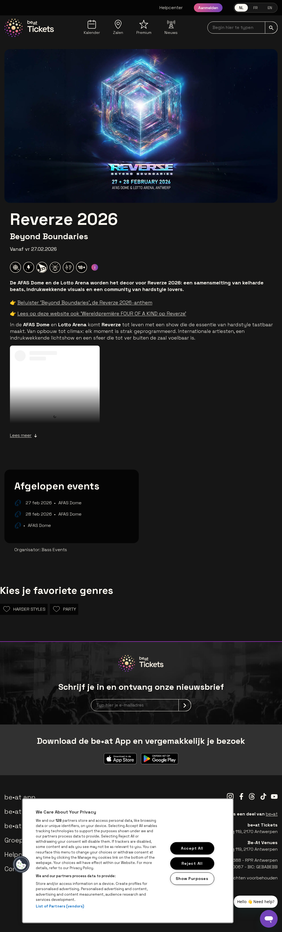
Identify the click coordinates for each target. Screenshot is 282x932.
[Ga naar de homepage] (29, 28)
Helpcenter (171, 7)
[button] (21, 864)
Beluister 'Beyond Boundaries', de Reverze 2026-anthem (84, 302)
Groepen (17, 840)
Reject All (191, 863)
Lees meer (21, 435)
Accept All (192, 848)
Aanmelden (208, 7)
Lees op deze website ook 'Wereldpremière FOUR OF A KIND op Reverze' (101, 313)
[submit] (271, 27)
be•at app (20, 797)
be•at (272, 814)
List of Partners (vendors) (60, 906)
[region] (128, 860)
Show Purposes (192, 878)
